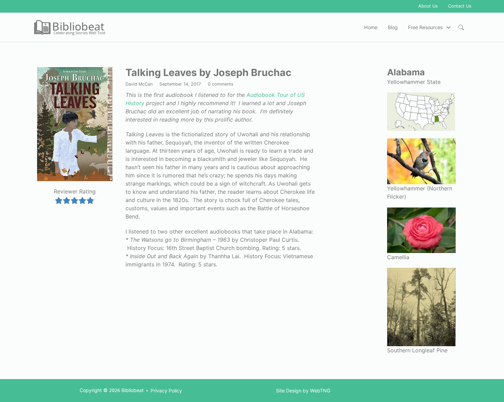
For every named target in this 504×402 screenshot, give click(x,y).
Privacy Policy (166, 390)
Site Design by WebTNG (303, 390)
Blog (393, 27)
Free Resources (425, 27)
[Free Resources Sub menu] (448, 27)
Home (370, 27)
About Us (428, 6)
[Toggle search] (461, 27)
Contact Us (459, 6)
